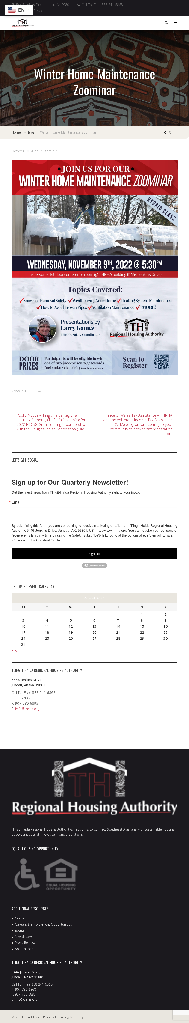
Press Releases (26, 942)
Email (16, 502)
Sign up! (94, 553)
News (31, 132)
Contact (21, 918)
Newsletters (24, 936)
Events (20, 930)
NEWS (16, 391)
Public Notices (31, 391)
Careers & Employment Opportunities (43, 924)
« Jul (15, 650)
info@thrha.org (27, 708)
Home (16, 132)
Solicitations (24, 949)
